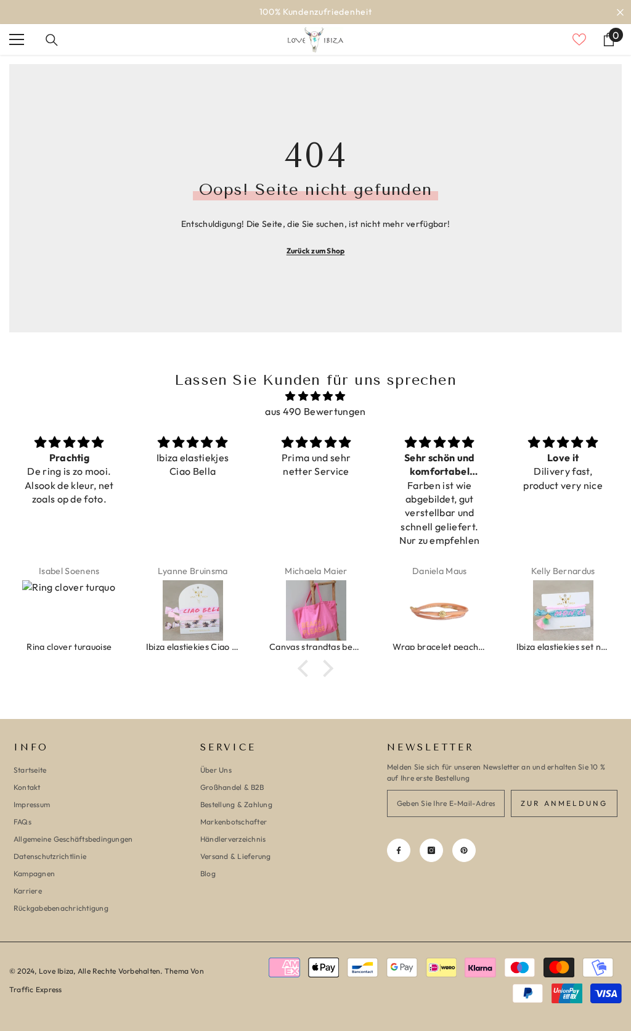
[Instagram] (431, 850)
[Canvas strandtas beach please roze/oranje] (316, 610)
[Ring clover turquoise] (69, 610)
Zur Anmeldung (564, 803)
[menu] (16, 39)
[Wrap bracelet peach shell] (439, 610)
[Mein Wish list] (579, 39)
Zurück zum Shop (316, 250)
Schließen (620, 12)
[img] (315, 396)
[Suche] (51, 40)
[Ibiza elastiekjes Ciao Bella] (193, 610)
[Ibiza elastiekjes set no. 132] (563, 610)
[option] (315, 12)
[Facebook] (398, 850)
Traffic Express (35, 989)
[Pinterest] (464, 850)
